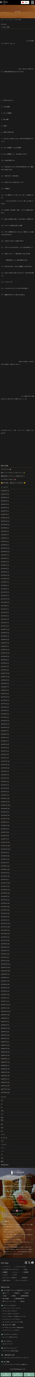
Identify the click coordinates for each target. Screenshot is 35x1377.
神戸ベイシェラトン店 (9, 1301)
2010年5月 (4, 988)
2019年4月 (4, 660)
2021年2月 (4, 622)
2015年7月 (4, 778)
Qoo (2, 1127)
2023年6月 (4, 589)
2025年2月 (4, 545)
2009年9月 (4, 1015)
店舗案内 (5, 1272)
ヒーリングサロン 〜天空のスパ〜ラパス (14, 1316)
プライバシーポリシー (22, 1280)
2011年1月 (4, 961)
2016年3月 (4, 751)
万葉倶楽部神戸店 (19, 1298)
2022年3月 (4, 592)
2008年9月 (4, 1055)
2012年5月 (4, 906)
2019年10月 (4, 656)
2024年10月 (4, 551)
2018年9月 (4, 683)
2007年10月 (4, 1092)
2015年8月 (4, 775)
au (1, 1104)
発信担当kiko (5, 1165)
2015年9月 (4, 771)
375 (2, 1100)
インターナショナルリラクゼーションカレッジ (16, 1357)
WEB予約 (24, 1278)
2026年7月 (4, 494)
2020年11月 (4, 633)
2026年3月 (4, 507)
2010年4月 (4, 991)
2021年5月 (4, 616)
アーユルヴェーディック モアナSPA (13, 1322)
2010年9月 (4, 974)
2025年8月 (4, 531)
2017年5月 (4, 710)
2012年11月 (4, 886)
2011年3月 (4, 954)
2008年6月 (4, 1065)
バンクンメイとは (21, 1266)
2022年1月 (4, 595)
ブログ (15, 1275)
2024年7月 (4, 562)
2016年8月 (4, 734)
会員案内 (26, 1272)
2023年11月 (4, 575)
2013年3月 (4, 873)
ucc (2, 1131)
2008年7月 (4, 1062)
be (1, 1107)
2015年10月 (4, 768)
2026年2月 (4, 511)
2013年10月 (4, 849)
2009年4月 (4, 1032)
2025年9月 (4, 528)
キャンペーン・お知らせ (10, 1278)
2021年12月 (4, 599)
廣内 (2, 1161)
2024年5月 (4, 565)
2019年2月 (4, 666)
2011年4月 (4, 950)
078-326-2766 (19, 1191)
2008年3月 (4, 1075)
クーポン (5, 1275)
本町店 (27, 1293)
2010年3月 (4, 994)
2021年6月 (4, 612)
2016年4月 (4, 748)
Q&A (25, 1269)
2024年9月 (4, 555)
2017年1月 (4, 717)
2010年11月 (4, 967)
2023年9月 (4, 582)
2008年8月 (4, 1059)
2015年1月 (4, 798)
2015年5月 (4, 785)
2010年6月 (4, 984)
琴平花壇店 (6, 1298)
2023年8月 (4, 585)
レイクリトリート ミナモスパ (11, 1330)
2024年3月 (4, 572)
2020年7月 (4, 643)
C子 (2, 1114)
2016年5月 (4, 744)
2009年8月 (4, 1018)
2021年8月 (4, 606)
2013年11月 (4, 846)
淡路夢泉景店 (25, 1296)
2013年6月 (4, 862)
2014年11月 (4, 805)
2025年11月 (4, 521)
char (2, 1111)
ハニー (3, 1151)
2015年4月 (4, 788)
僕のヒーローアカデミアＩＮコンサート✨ (13, 473)
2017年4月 (4, 714)
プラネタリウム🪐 (6, 469)
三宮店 (4, 1296)
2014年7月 (4, 819)
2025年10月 (4, 524)
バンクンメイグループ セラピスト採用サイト (15, 1364)
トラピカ (3, 1144)
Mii (2, 1124)
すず (2, 1141)
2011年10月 (4, 930)
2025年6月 (4, 535)
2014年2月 (4, 835)
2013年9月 (4, 852)
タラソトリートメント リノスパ (11, 1308)
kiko (2, 1117)
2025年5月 (4, 538)
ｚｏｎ (3, 1134)
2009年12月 (4, 1004)
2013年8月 (4, 856)
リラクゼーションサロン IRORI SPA (13, 1327)
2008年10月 (4, 1052)
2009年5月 (4, 1028)
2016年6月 (4, 741)
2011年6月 (4, 944)
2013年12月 (4, 842)
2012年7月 (4, 900)
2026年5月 (4, 501)
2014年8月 (4, 815)
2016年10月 (4, 727)
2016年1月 (4, 758)
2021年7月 (4, 609)
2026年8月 (4, 491)
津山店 (22, 1301)
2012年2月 (4, 917)
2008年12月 (4, 1045)
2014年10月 (4, 808)
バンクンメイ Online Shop (10, 1351)
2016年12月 (4, 720)
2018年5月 (4, 690)
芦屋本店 (16, 1293)
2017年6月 (4, 707)
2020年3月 (4, 646)
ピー (2, 1154)
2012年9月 (4, 893)
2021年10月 (4, 602)
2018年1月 (4, 693)
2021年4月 (4, 619)
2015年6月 (4, 781)
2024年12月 (4, 548)
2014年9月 (4, 812)
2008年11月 (4, 1048)
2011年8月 (4, 937)
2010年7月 (4, 981)
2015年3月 (4, 791)
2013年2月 (4, 876)
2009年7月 (4, 1021)
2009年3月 (4, 1035)
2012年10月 (4, 890)
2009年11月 (4, 1008)
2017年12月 (4, 697)
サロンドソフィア (8, 1344)
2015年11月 (4, 764)
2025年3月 (4, 541)
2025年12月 (4, 518)
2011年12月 (4, 923)
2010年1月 (4, 1001)
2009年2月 (4, 1038)
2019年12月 (4, 649)
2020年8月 (4, 639)
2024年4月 (4, 568)
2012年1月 (4, 920)
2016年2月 (4, 754)
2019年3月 (4, 663)
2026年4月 (4, 504)
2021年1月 (4, 626)
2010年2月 (4, 998)
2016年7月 (4, 737)
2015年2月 (4, 795)
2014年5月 (4, 825)
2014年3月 (4, 832)
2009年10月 (4, 1011)
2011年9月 (4, 933)
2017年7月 (4, 704)
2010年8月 (4, 977)
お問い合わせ (6, 1280)
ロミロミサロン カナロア (10, 1311)
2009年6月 (4, 1025)
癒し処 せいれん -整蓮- (9, 1325)
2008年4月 (4, 1072)
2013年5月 (4, 866)
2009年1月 (4, 1042)
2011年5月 (4, 947)
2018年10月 (4, 680)
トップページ (6, 1266)
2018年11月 (4, 677)
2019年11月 (4, 653)
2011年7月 (4, 940)
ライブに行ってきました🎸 (8, 479)
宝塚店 (14, 1296)
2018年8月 (4, 687)
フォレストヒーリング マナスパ (11, 1319)
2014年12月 (4, 802)
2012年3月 (4, 913)
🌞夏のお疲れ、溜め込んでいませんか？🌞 (13, 483)
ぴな (2, 1158)
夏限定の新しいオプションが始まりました (13, 476)
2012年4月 (4, 910)
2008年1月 (4, 1082)
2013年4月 (4, 869)
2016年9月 (4, 731)
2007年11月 (4, 1089)
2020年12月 (4, 629)
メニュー (15, 1272)
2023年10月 (4, 578)
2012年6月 (4, 903)
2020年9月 (4, 636)
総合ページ (6, 1293)
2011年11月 (4, 927)
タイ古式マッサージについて (11, 1269)
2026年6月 (4, 497)
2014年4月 (4, 829)
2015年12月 (4, 761)
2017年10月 (4, 700)
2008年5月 (4, 1069)
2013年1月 (4, 879)
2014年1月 (4, 839)
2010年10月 (4, 971)
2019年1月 (4, 670)
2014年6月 (4, 822)
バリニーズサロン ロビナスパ (11, 1314)
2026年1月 (4, 514)
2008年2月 (4, 1079)
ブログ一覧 (8, 19)
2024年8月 (4, 558)
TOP (2, 19)
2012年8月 (4, 896)
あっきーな (4, 1138)
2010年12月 (4, 964)
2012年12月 (4, 883)
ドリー (3, 1148)
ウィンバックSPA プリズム (10, 1337)
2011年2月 (4, 957)
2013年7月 (4, 859)
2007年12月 (4, 1086)
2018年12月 (4, 673)
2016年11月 (4, 724)
